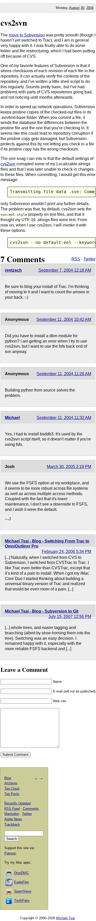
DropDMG (21, 873)
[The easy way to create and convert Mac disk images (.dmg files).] (9, 873)
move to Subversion (27, 35)
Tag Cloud (11, 788)
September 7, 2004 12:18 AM (64, 270)
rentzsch (13, 270)
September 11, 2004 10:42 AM (63, 319)
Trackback (12, 824)
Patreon (10, 853)
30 (82, 8)
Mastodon (11, 814)
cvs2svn (14, 23)
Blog (7, 778)
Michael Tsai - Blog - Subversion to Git (41, 611)
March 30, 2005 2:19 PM (69, 466)
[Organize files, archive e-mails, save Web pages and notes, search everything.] (9, 882)
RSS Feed (12, 809)
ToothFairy (22, 901)
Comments (31, 809)
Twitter (89, 259)
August (74, 8)
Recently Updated (17, 803)
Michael (12, 417)
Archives (10, 783)
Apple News (13, 819)
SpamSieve (22, 891)
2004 (89, 8)
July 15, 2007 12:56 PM (69, 616)
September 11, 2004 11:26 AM (64, 374)
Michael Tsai (65, 918)
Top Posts (11, 794)
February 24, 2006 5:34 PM (66, 551)
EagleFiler (21, 882)
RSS (75, 259)
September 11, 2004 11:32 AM (64, 417)
